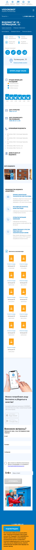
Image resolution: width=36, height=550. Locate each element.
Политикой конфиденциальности (11, 541)
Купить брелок (5, 31)
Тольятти (4, 16)
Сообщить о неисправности (28, 4)
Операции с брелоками (12, 4)
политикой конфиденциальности (16, 466)
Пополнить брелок (23, 4)
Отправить (13, 481)
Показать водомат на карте (20, 62)
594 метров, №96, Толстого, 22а (15, 146)
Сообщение (7, 452)
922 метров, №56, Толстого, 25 (14, 148)
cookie (14, 538)
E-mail (6, 436)
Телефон (6, 444)
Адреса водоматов (7, 4)
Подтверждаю (12, 529)
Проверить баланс (18, 4)
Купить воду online (18, 71)
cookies (13, 533)
